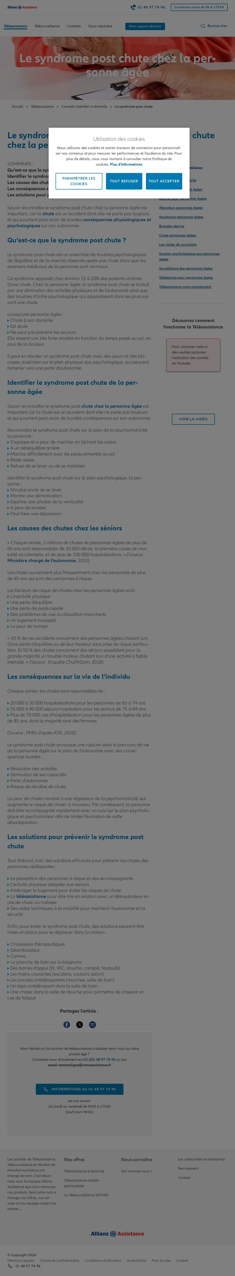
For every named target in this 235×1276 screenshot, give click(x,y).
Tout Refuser (124, 181)
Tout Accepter (164, 181)
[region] (119, 163)
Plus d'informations (126, 164)
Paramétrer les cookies (78, 181)
